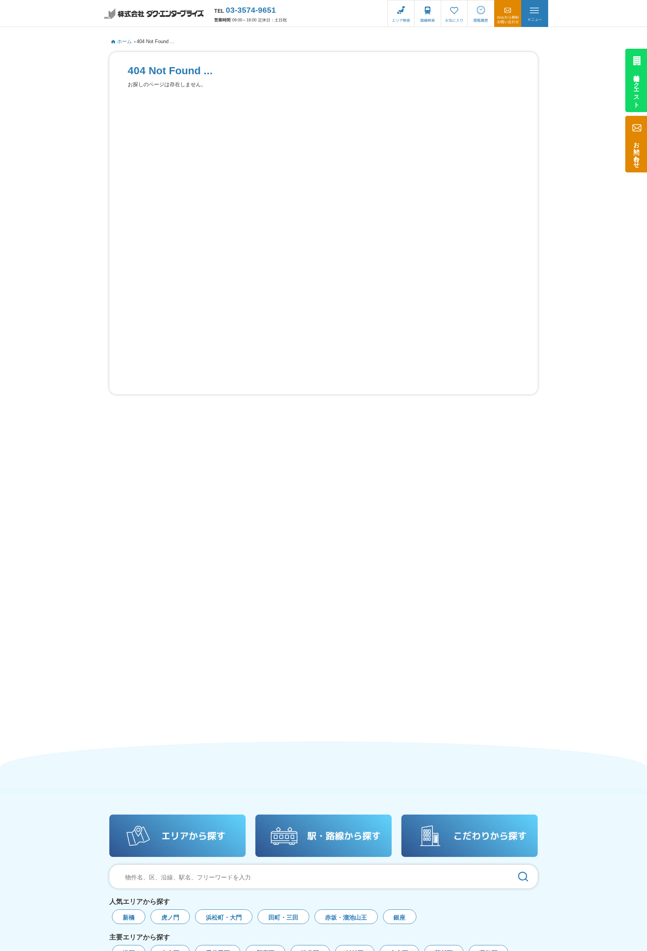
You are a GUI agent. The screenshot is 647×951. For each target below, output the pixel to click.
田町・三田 (283, 917)
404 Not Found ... (155, 41)
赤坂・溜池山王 (346, 917)
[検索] (523, 876)
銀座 (399, 917)
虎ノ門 (170, 917)
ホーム (124, 41)
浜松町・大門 (224, 917)
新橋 (129, 917)
